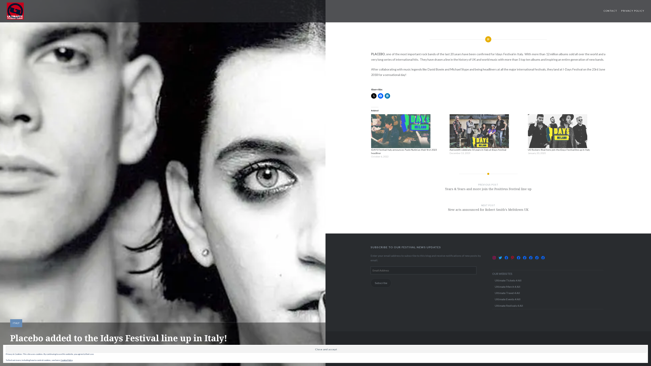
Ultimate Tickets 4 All (508, 280)
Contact (610, 10)
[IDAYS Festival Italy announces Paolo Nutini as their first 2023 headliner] (408, 131)
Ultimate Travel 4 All (507, 292)
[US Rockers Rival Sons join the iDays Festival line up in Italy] (565, 131)
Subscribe (381, 282)
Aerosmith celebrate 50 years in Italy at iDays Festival (478, 149)
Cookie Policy (67, 360)
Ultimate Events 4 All (507, 299)
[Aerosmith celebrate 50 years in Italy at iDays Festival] (487, 131)
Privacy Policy (632, 10)
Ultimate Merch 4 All (507, 286)
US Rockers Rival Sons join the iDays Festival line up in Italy (559, 149)
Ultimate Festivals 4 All (509, 305)
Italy (16, 323)
